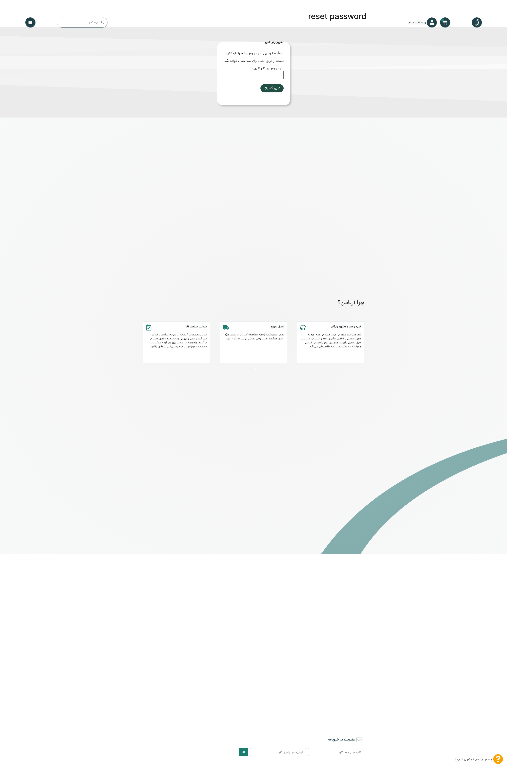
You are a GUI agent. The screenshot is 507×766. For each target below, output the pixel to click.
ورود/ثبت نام (417, 22)
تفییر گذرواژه (272, 88)
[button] (30, 22)
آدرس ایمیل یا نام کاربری (268, 68)
